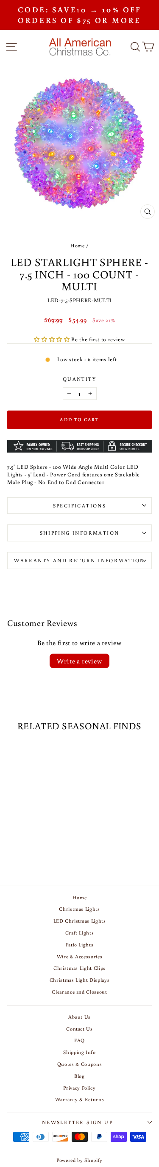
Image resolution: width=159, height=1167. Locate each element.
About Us (79, 1017)
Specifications (79, 505)
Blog (79, 1076)
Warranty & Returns (79, 1099)
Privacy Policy (79, 1088)
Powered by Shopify (79, 1160)
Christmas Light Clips (79, 968)
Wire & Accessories (80, 956)
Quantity (79, 379)
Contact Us (79, 1028)
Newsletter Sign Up (77, 1122)
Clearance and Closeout (79, 992)
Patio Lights (80, 944)
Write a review (79, 661)
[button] (52, 339)
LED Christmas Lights (79, 921)
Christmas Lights (79, 909)
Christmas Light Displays (80, 980)
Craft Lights (79, 932)
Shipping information (80, 533)
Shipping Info (79, 1052)
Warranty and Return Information (79, 560)
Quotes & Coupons (79, 1064)
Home (77, 245)
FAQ (79, 1040)
